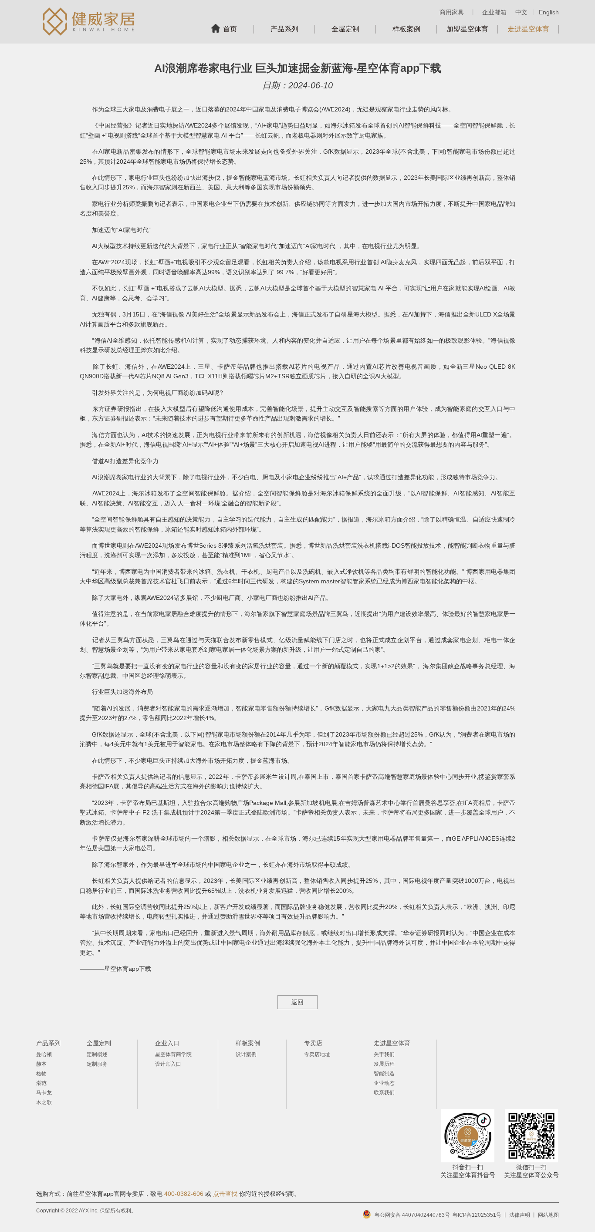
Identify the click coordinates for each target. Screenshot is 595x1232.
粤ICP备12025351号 (477, 1215)
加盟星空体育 (467, 29)
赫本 (41, 1064)
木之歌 (44, 1102)
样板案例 (406, 29)
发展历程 (384, 1064)
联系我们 (384, 1093)
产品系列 (284, 29)
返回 (297, 1002)
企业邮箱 (494, 12)
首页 (230, 29)
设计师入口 (168, 1064)
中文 (521, 12)
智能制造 (384, 1073)
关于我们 (384, 1054)
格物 (41, 1073)
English (549, 12)
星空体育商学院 (173, 1054)
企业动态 (384, 1083)
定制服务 (97, 1064)
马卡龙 (44, 1093)
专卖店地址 (317, 1054)
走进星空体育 (528, 29)
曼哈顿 (44, 1054)
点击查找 (225, 1193)
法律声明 (519, 1215)
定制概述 (97, 1054)
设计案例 (246, 1054)
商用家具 (451, 12)
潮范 (41, 1083)
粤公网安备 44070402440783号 (412, 1215)
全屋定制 (345, 29)
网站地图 (548, 1215)
